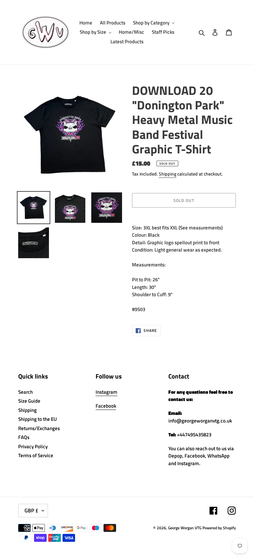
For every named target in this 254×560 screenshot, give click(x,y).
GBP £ (31, 510)
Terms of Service (35, 455)
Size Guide (29, 401)
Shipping (167, 173)
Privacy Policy (33, 446)
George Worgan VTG (184, 528)
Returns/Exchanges (39, 428)
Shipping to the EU (37, 419)
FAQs (23, 437)
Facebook (106, 406)
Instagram (106, 392)
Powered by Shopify (219, 528)
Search (25, 392)
